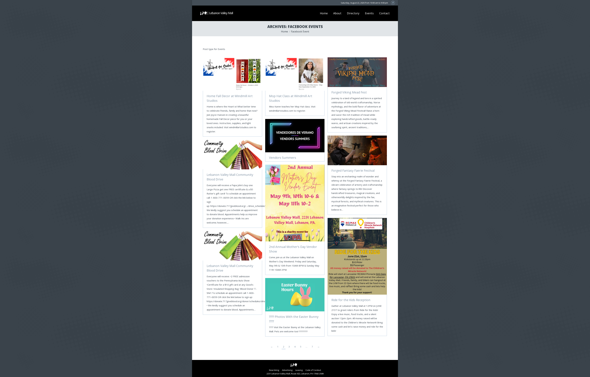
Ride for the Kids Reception (350, 300)
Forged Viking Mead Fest (349, 92)
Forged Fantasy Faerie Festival (353, 170)
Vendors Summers (282, 158)
